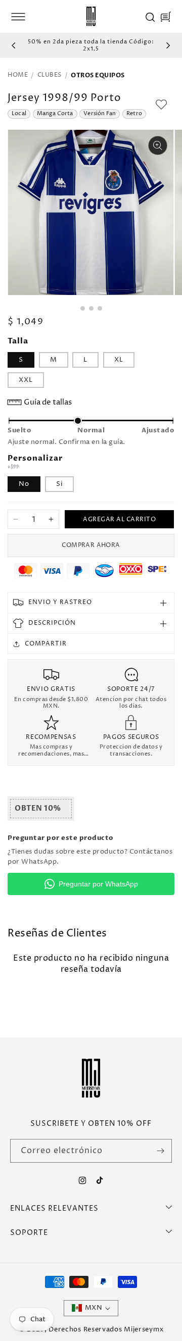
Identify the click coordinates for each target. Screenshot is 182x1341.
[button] (18, 17)
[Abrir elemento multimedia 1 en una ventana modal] (157, 145)
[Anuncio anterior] (14, 45)
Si (59, 483)
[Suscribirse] (160, 1151)
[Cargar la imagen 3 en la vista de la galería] (100, 308)
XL (118, 359)
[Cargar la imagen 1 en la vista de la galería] (82, 308)
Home (18, 75)
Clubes (49, 75)
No (24, 483)
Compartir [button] (46, 643)
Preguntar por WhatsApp (98, 884)
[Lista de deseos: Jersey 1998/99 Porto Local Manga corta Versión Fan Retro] (161, 104)
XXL (26, 379)
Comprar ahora (91, 545)
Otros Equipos (98, 75)
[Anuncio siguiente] (168, 45)
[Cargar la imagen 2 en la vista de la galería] (91, 308)
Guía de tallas (48, 402)
